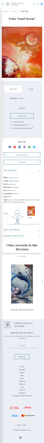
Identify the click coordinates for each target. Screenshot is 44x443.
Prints (14, 11)
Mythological (13, 181)
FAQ (22, 387)
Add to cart (22, 116)
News (22, 378)
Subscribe (22, 357)
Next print (22, 162)
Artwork (13, 89)
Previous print (22, 155)
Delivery (22, 384)
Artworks (22, 370)
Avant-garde (12, 177)
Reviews (22, 390)
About (22, 367)
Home (5, 11)
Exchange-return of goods (22, 396)
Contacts (22, 393)
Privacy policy (22, 425)
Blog (22, 375)
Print (31, 89)
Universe (12, 184)
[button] (34, 4)
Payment (22, 381)
